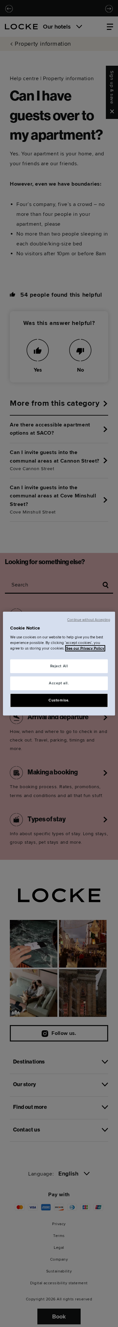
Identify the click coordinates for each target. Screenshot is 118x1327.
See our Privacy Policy (85, 648)
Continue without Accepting (88, 619)
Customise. (59, 700)
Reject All (59, 666)
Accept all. (59, 683)
